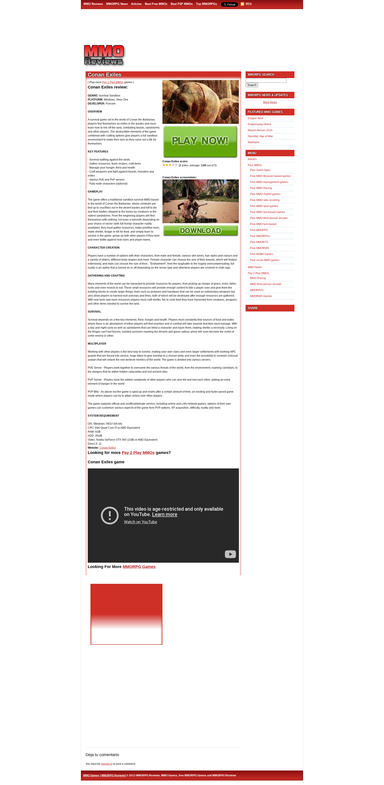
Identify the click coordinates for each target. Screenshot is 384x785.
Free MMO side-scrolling (265, 200)
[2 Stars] (167, 165)
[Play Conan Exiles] (200, 157)
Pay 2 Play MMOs (113, 82)
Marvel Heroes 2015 (260, 130)
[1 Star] (164, 165)
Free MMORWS (259, 248)
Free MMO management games (269, 182)
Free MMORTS (259, 242)
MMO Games (91, 775)
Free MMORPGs (260, 236)
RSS (249, 4)
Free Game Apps (260, 170)
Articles (136, 4)
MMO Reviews (93, 4)
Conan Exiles (108, 447)
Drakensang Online (259, 124)
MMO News (255, 267)
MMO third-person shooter (266, 284)
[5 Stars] (176, 165)
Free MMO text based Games (267, 212)
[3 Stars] (170, 165)
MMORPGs (257, 290)
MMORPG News (117, 4)
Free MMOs (255, 165)
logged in (106, 763)
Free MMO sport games (264, 206)
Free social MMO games (264, 260)
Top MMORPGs (206, 4)
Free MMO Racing (261, 188)
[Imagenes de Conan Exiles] (200, 222)
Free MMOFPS (259, 230)
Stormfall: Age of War (260, 136)
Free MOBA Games (261, 254)
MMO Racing (258, 278)
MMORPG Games (139, 566)
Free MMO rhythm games (265, 194)
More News (270, 102)
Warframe (254, 142)
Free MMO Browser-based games (270, 176)
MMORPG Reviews (111, 56)
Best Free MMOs (156, 4)
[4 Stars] (173, 165)
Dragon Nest (255, 118)
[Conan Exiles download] (200, 235)
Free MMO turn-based (263, 224)
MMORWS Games (261, 296)
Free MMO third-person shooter (269, 218)
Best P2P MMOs (182, 4)
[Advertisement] (218, 54)
